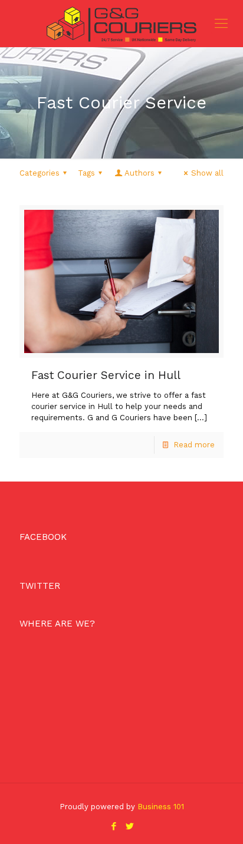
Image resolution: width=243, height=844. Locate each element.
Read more (194, 444)
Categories (39, 173)
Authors (139, 173)
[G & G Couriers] (121, 23)
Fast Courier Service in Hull (105, 375)
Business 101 (160, 806)
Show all (207, 173)
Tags (86, 173)
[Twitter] (129, 826)
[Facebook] (113, 826)
